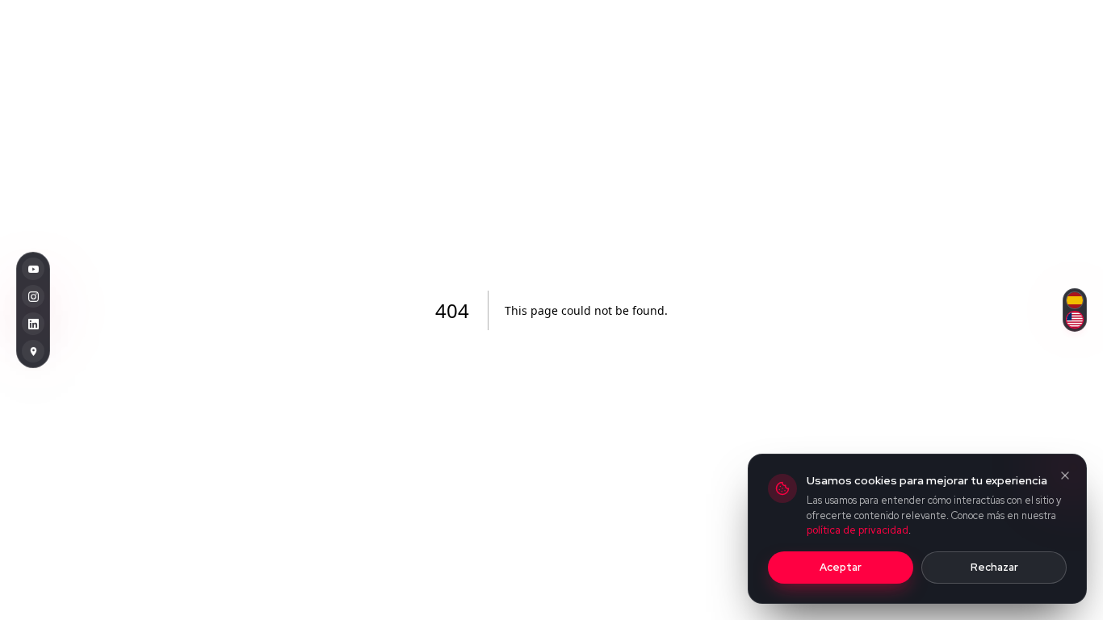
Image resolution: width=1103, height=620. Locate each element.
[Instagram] (33, 295)
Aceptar (841, 567)
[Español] (1075, 299)
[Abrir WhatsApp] (1062, 579)
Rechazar (994, 567)
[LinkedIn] (33, 323)
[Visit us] (33, 350)
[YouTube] (33, 268)
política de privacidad (857, 530)
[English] (1075, 319)
